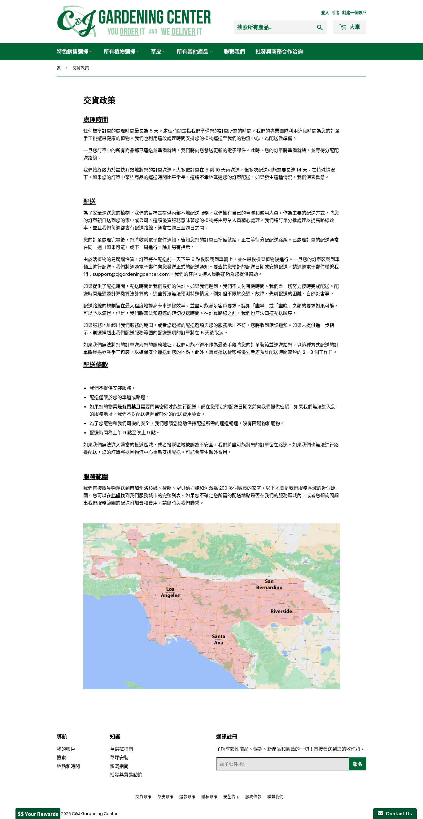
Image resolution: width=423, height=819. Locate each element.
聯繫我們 (234, 51)
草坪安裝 (119, 757)
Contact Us (397, 813)
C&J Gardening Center (95, 814)
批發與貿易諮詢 (126, 774)
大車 (354, 27)
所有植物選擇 (120, 51)
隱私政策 (209, 797)
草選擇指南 (121, 749)
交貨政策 (143, 797)
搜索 (61, 757)
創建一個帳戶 (354, 12)
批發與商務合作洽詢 (279, 51)
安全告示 (231, 797)
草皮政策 (165, 797)
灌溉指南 (119, 766)
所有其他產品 (193, 51)
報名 (357, 764)
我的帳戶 (66, 749)
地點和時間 (68, 766)
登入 (325, 12)
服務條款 (253, 797)
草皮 (157, 51)
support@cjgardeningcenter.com (131, 274)
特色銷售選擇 (73, 51)
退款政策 (187, 797)
